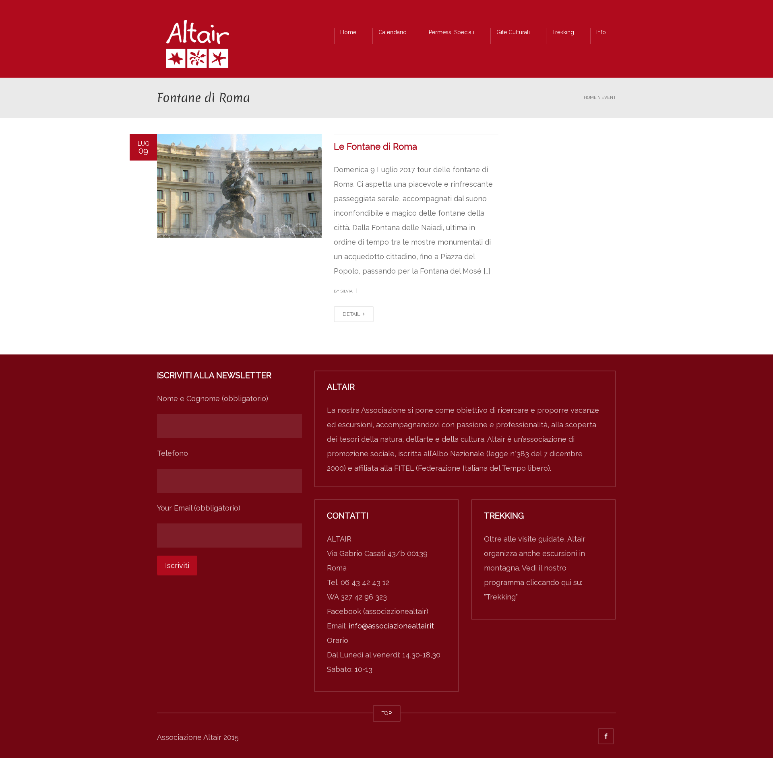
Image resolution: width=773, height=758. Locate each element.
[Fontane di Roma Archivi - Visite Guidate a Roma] (197, 46)
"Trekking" (501, 597)
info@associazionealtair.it (391, 626)
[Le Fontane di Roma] (239, 186)
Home (348, 32)
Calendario (392, 32)
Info (601, 32)
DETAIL (352, 314)
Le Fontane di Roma (375, 146)
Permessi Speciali (451, 32)
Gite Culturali (513, 32)
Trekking (563, 32)
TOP (387, 713)
